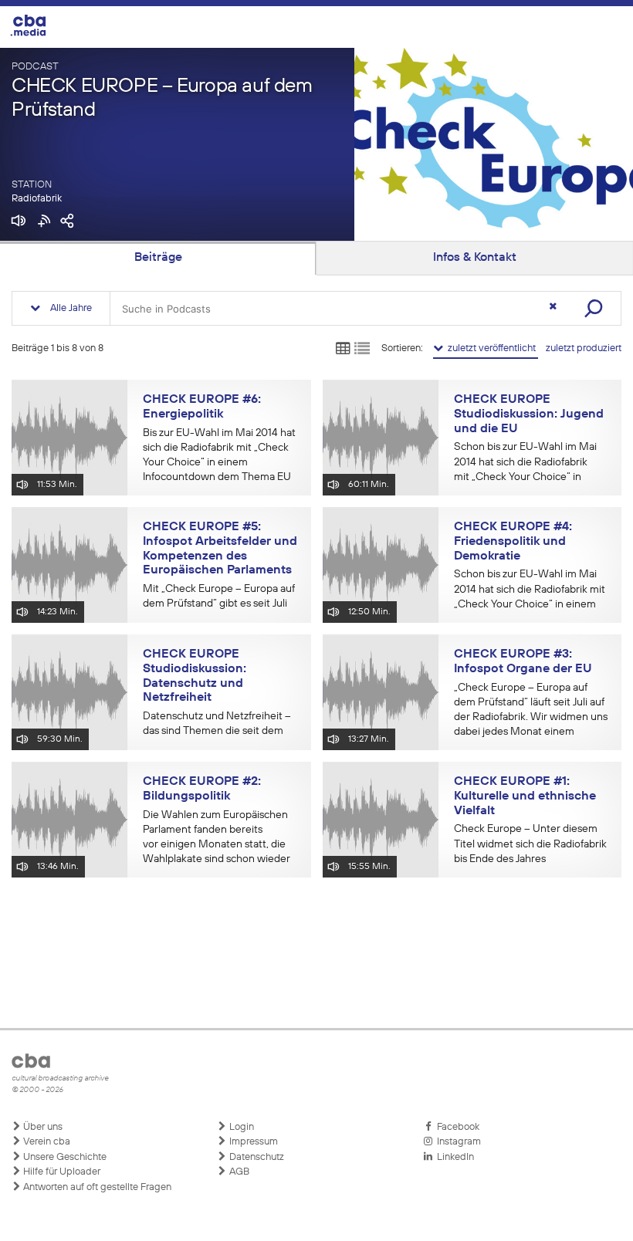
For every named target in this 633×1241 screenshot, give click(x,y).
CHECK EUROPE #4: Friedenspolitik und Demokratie (513, 541)
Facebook (455, 1127)
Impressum (252, 1142)
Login (240, 1127)
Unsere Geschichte (64, 1157)
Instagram (456, 1142)
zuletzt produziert (583, 348)
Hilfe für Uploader (60, 1172)
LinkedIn (453, 1157)
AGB (238, 1172)
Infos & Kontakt (474, 258)
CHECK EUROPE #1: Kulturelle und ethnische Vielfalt (525, 796)
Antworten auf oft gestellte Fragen (96, 1187)
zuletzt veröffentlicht (490, 348)
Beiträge (158, 258)
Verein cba (45, 1142)
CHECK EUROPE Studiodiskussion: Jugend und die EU (529, 414)
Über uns (42, 1127)
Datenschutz (255, 1157)
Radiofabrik (37, 199)
